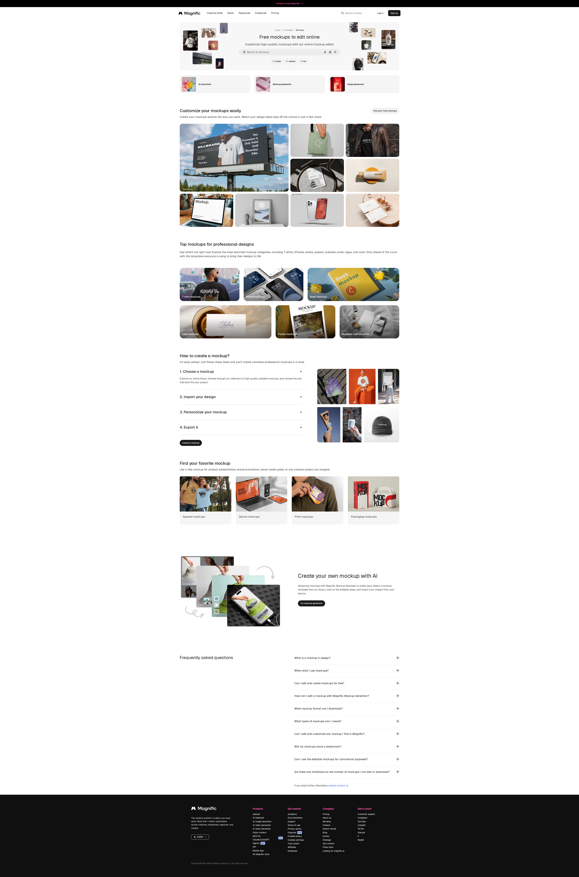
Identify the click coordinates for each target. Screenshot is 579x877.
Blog (325, 832)
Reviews (327, 821)
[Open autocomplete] (243, 52)
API (254, 846)
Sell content (328, 843)
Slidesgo (327, 840)
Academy (292, 814)
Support (291, 821)
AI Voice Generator (262, 828)
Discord (361, 832)
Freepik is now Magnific (288, 3)
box (304, 61)
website (292, 61)
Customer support (366, 814)
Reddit (361, 840)
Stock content (259, 832)
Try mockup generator (311, 603)
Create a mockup (190, 443)
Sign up (394, 13)
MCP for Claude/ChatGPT (267, 838)
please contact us (338, 785)
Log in (380, 13)
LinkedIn (362, 825)
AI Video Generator (262, 825)
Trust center (293, 843)
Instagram (362, 817)
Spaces (256, 814)
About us (327, 817)
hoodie (278, 61)
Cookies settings (296, 840)
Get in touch (365, 808)
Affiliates (292, 847)
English (200, 837)
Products (258, 808)
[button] (200, 837)
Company (328, 808)
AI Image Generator (262, 821)
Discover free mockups (385, 110)
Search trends (329, 828)
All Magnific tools (261, 854)
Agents (258, 843)
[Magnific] (204, 809)
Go (208, 185)
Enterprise (292, 851)
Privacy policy (295, 828)
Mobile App (258, 850)
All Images (288, 30)
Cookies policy (295, 836)
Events (326, 836)
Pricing (275, 13)
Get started (294, 808)
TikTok (361, 828)
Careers (326, 825)
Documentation (295, 817)
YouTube (362, 821)
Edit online (193, 185)
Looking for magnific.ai (333, 851)
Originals (294, 832)
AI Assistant (258, 817)
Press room (328, 847)
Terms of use (294, 825)
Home (277, 30)
